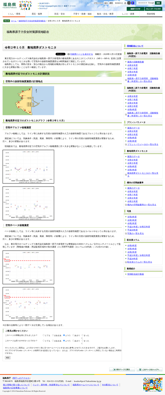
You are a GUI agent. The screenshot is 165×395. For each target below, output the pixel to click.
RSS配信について (110, 385)
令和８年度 (132, 65)
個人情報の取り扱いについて (16, 385)
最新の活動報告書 (135, 62)
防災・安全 (60, 14)
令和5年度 (132, 75)
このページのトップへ (149, 369)
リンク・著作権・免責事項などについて (51, 385)
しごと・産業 (128, 14)
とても (47, 335)
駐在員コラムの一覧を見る (139, 262)
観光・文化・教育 (105, 14)
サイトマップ (57, 8)
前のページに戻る (122, 369)
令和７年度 (132, 68)
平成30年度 (132, 230)
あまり (77, 335)
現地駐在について (135, 46)
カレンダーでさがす (153, 9)
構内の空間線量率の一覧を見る (141, 205)
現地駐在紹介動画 (135, 274)
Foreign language (57, 6)
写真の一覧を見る (135, 233)
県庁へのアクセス (21, 378)
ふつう (68, 335)
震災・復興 (37, 14)
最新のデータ (133, 128)
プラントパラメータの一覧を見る (142, 144)
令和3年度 (132, 141)
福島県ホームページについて (86, 385)
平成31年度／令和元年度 (138, 227)
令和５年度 (132, 106)
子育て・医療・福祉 (82, 14)
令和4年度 (132, 109)
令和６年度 (132, 72)
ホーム (13, 21)
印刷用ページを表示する (81, 54)
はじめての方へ (57, 3)
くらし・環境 (14, 14)
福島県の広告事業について (15, 388)
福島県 (10, 5)
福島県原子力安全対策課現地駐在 (32, 21)
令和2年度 (132, 223)
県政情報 (151, 14)
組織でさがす (135, 9)
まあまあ (57, 335)
